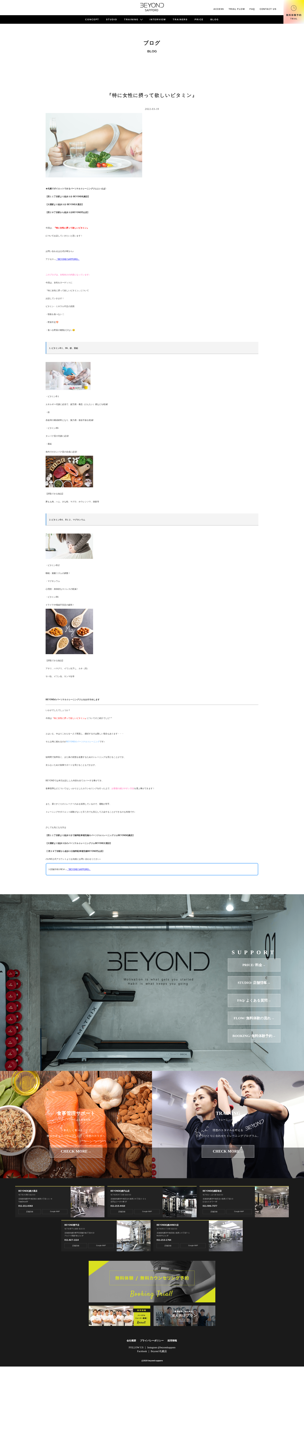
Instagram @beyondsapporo (161, 1347)
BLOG (214, 19)
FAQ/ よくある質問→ (254, 1000)
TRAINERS (180, 19)
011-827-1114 (71, 1240)
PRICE (199, 19)
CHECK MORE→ (76, 1151)
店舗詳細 (29, 1212)
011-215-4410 (118, 1206)
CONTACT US (268, 9)
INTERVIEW (158, 19)
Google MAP (55, 1211)
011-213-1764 (164, 1240)
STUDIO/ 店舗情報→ (254, 983)
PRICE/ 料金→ (254, 965)
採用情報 (172, 1340)
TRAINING (131, 19)
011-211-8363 (25, 1206)
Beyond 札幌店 (159, 1351)
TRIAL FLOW (237, 9)
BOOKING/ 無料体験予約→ (254, 1036)
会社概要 (131, 1340)
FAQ (252, 9)
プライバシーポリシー (152, 1340)
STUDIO (111, 19)
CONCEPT (92, 19)
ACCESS (218, 9)
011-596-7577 (210, 1206)
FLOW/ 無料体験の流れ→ (254, 1018)
